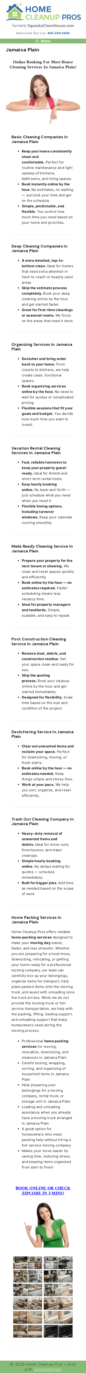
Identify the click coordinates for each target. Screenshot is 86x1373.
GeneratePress (48, 1369)
